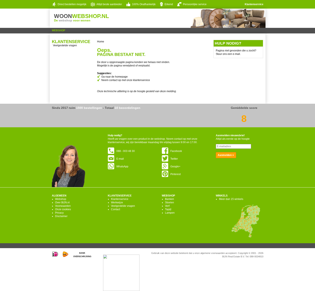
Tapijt (168, 209)
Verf (167, 205)
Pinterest (175, 174)
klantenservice (141, 80)
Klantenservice (254, 4)
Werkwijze (117, 202)
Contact (115, 209)
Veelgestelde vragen (65, 45)
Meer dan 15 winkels (231, 199)
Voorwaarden (63, 205)
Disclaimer (61, 216)
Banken (169, 199)
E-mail (120, 158)
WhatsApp (122, 166)
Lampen (170, 212)
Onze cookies (63, 209)
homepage (121, 76)
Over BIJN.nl (62, 202)
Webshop (58, 30)
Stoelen (169, 202)
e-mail (236, 54)
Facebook (176, 151)
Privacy (59, 212)
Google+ (175, 166)
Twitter (174, 158)
